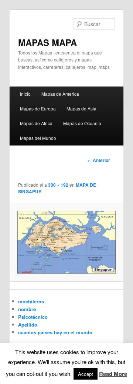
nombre (27, 309)
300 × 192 (58, 185)
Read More (113, 374)
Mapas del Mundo (38, 138)
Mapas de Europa (38, 108)
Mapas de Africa (36, 123)
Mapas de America (60, 94)
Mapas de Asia (81, 108)
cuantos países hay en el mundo (55, 332)
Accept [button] (85, 373)
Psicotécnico (33, 316)
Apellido (27, 324)
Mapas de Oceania (82, 123)
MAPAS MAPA (47, 42)
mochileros (31, 301)
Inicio (25, 94)
